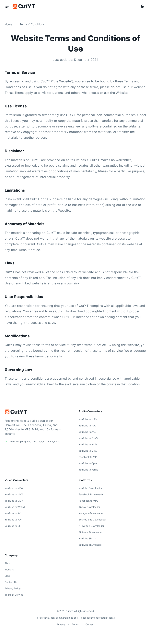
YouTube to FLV (13, 519)
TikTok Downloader (89, 507)
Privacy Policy (13, 588)
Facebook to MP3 (88, 457)
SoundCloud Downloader (92, 519)
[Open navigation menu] (7, 6)
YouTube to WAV (87, 425)
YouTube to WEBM (15, 507)
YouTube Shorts (87, 538)
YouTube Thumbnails (90, 544)
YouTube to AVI (13, 513)
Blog (7, 575)
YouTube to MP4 (14, 488)
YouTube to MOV (14, 500)
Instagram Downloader (91, 513)
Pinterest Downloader (90, 532)
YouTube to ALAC (88, 444)
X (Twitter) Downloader (91, 525)
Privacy (61, 624)
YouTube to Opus (88, 463)
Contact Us (11, 582)
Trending (9, 569)
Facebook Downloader (91, 494)
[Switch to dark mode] (142, 6)
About (8, 563)
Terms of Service (14, 594)
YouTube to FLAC (88, 438)
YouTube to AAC (87, 431)
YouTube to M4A (88, 450)
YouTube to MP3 (88, 419)
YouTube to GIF (13, 525)
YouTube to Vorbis (88, 469)
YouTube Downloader (90, 488)
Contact (90, 624)
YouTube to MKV (14, 494)
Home (8, 24)
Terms (75, 624)
